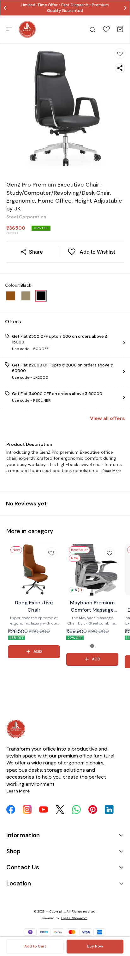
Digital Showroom (74, 918)
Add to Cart (35, 946)
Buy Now (95, 946)
